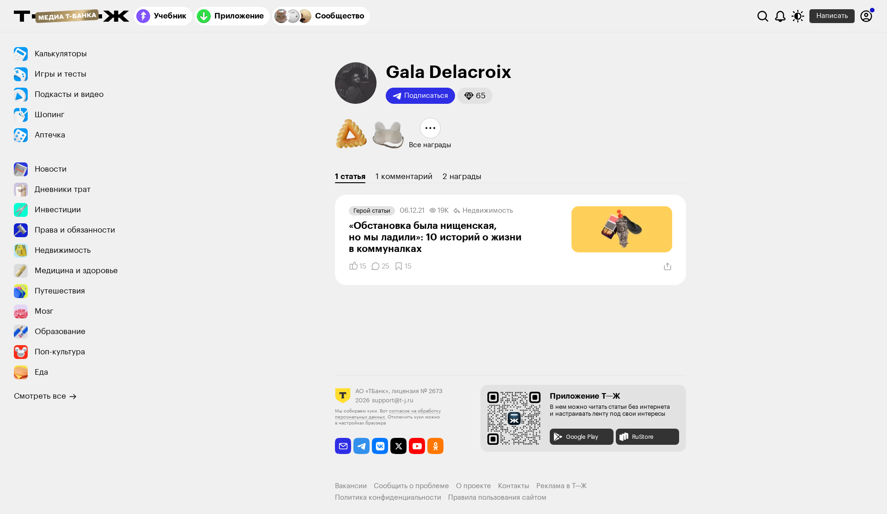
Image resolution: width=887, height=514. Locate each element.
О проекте (473, 486)
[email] (343, 446)
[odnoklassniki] (435, 446)
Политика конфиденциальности (388, 497)
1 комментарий (404, 176)
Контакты (513, 486)
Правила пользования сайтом (497, 497)
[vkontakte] (380, 446)
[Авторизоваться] (866, 16)
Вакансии (351, 486)
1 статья (350, 176)
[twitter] (398, 446)
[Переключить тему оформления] (798, 16)
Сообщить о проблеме (411, 486)
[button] (474, 96)
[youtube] (417, 446)
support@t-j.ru (392, 400)
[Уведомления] (780, 16)
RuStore (643, 437)
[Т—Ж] (71, 17)
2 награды (462, 176)
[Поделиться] (667, 266)
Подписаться (426, 95)
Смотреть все (40, 396)
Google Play (582, 437)
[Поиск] (763, 16)
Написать (832, 15)
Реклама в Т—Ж (561, 486)
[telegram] (361, 446)
